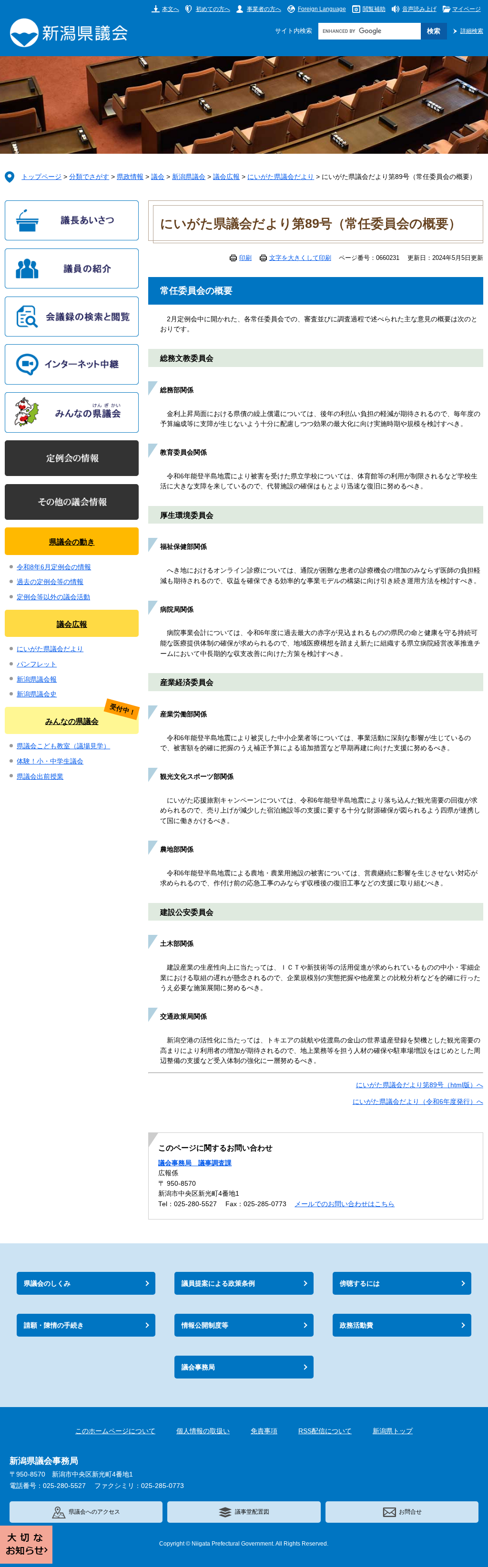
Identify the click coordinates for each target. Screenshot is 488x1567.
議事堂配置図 (252, 1511)
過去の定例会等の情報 (50, 581)
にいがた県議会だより (280, 176)
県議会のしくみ (47, 1283)
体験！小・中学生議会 (50, 761)
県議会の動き (72, 541)
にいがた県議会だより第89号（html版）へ (419, 1085)
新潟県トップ (393, 1431)
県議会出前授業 (40, 776)
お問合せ (410, 1511)
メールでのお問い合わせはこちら (345, 1204)
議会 (157, 176)
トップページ (41, 176)
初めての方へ (213, 9)
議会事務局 (198, 1367)
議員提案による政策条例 (218, 1283)
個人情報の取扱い (203, 1431)
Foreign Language (322, 9)
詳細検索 (471, 31)
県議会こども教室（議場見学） (63, 746)
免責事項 (264, 1431)
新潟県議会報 (37, 679)
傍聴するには (360, 1283)
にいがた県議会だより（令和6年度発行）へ (418, 1101)
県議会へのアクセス (94, 1511)
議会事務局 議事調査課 (195, 1163)
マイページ (466, 9)
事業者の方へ (264, 9)
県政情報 (130, 176)
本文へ (170, 9)
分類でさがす (89, 176)
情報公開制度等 (205, 1325)
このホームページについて (115, 1431)
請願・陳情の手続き (54, 1325)
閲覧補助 (374, 9)
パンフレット (37, 664)
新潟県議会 (188, 176)
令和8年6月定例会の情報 (54, 567)
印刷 (245, 258)
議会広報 (226, 176)
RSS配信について (325, 1431)
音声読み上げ (419, 9)
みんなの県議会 (72, 721)
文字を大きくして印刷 (300, 258)
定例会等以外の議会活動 (53, 597)
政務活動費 (356, 1325)
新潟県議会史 (37, 694)
